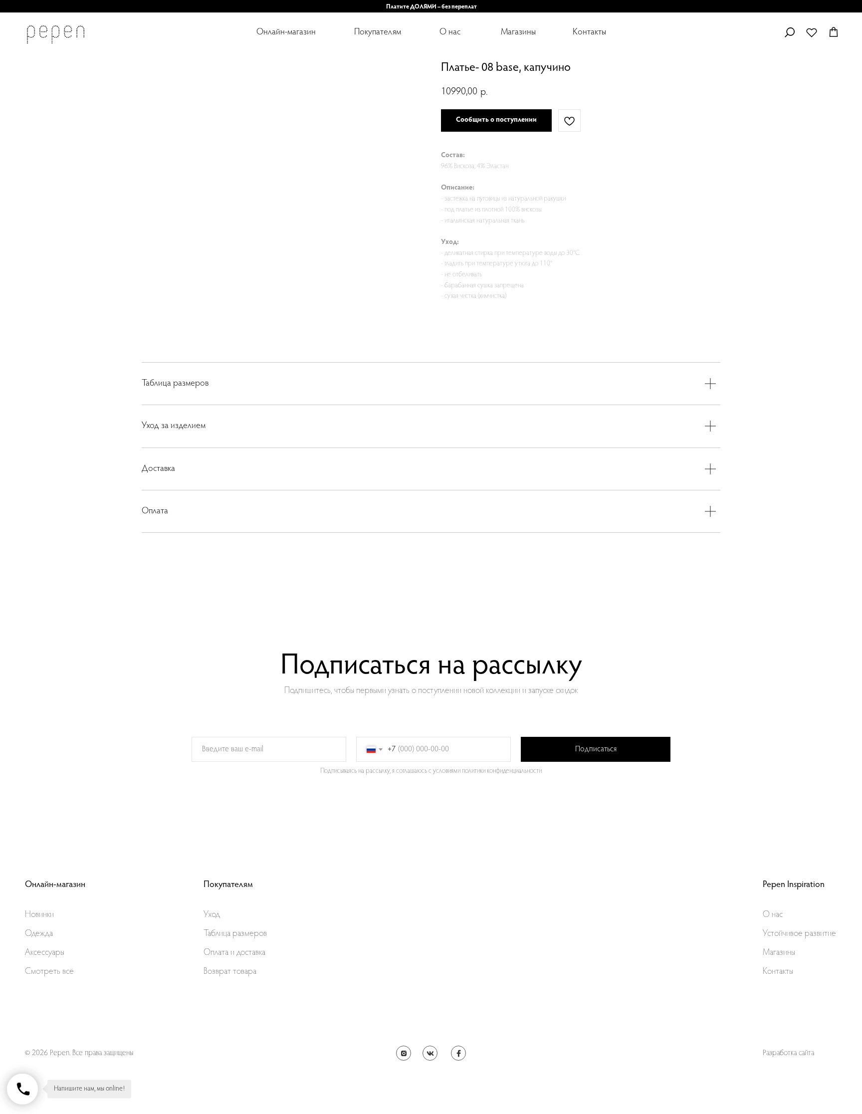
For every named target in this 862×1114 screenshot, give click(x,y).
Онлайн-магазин (286, 32)
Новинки (39, 914)
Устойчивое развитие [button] (799, 933)
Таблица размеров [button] (235, 933)
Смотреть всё (49, 971)
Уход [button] (212, 914)
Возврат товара (230, 971)
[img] (55, 34)
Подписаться (596, 749)
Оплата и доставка (234, 952)
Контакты (589, 32)
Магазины (518, 32)
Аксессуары (44, 952)
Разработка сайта (788, 1053)
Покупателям (377, 32)
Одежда (39, 933)
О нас (449, 32)
